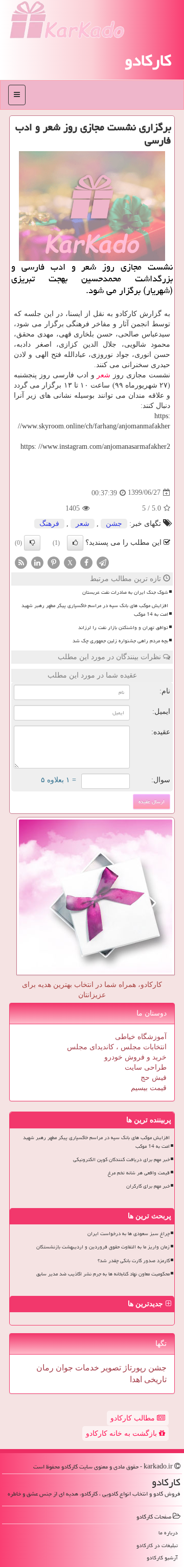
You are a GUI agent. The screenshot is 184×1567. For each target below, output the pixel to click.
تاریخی (154, 1379)
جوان (63, 1367)
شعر (103, 375)
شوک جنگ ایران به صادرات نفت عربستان (125, 592)
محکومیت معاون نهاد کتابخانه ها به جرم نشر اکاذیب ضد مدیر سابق (103, 1274)
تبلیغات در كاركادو (157, 1545)
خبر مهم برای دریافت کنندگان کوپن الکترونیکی (121, 1159)
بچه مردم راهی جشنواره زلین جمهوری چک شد (120, 641)
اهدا (136, 1379)
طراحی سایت (146, 1067)
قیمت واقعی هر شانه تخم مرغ (139, 1173)
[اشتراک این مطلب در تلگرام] (103, 562)
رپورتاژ (133, 1367)
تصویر (110, 1367)
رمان (45, 1367)
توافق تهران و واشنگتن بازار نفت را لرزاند (123, 627)
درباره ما (168, 1532)
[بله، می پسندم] (75, 542)
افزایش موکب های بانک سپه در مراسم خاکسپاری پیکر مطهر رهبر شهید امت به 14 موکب (94, 609)
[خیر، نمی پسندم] (32, 542)
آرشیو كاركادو (162, 1557)
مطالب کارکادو (133, 1418)
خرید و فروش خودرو (135, 1057)
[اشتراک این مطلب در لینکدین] (37, 562)
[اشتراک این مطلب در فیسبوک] (86, 562)
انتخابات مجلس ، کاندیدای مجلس (117, 1047)
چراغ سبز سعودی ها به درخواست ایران (128, 1233)
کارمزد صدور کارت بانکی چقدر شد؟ (134, 1261)
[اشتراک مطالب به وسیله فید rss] (21, 562)
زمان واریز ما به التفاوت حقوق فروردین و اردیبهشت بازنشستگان (103, 1247)
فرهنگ (49, 523)
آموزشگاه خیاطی (141, 1037)
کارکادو (148, 60)
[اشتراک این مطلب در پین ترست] (54, 562)
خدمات (86, 1367)
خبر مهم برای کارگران (148, 1186)
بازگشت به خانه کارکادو (122, 1433)
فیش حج (154, 1077)
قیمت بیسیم (149, 1088)
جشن (114, 523)
